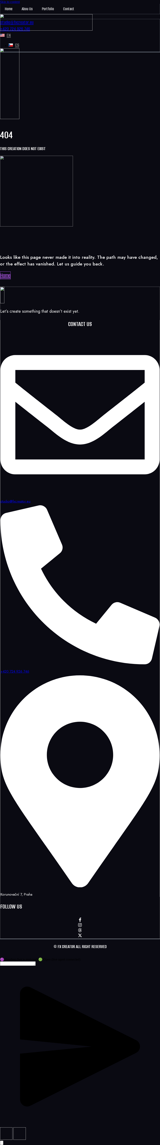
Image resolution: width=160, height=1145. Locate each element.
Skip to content (10, 2)
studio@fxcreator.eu (15, 501)
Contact (68, 9)
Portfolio (48, 9)
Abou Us (27, 9)
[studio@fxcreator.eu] (80, 492)
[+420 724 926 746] (80, 663)
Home (8, 9)
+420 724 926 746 (14, 671)
